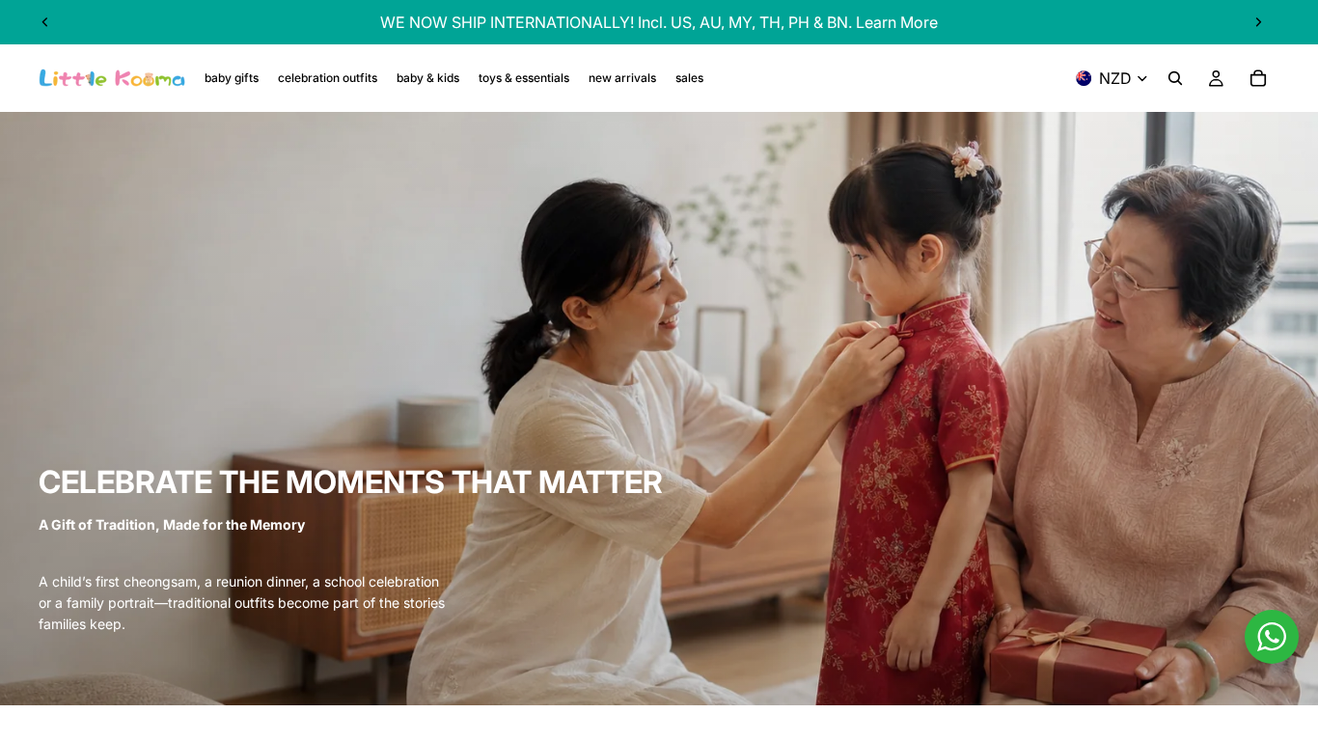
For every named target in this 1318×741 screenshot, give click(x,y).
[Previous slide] (45, 22)
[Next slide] (1258, 22)
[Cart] (1258, 78)
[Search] (1175, 78)
